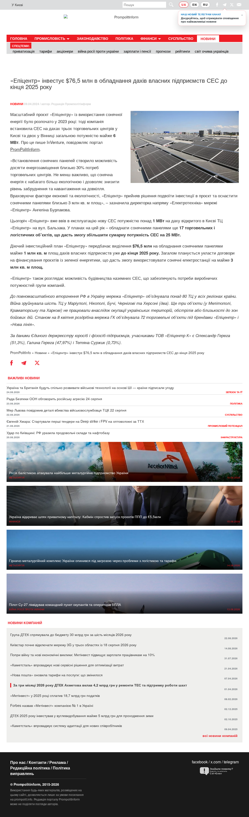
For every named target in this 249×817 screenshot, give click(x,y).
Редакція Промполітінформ (71, 104)
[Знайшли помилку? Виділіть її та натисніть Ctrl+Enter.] (218, 771)
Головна (18, 38)
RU (205, 4)
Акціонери (65, 51)
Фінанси (149, 38)
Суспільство (180, 38)
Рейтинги (182, 51)
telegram (231, 762)
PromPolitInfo (20, 352)
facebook (200, 762)
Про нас (18, 762)
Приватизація (24, 51)
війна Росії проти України (98, 51)
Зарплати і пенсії (137, 51)
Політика (124, 38)
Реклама (57, 762)
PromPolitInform (25, 149)
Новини (208, 38)
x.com (216, 762)
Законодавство (92, 38)
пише (40, 142)
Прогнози (163, 51)
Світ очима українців (212, 51)
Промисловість (50, 38)
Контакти (37, 762)
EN (194, 4)
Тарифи (45, 51)
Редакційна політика (30, 768)
